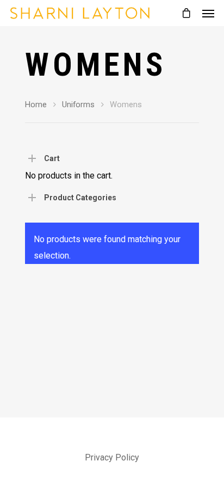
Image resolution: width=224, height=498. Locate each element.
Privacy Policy (112, 457)
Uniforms (78, 104)
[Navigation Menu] (208, 13)
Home (36, 104)
